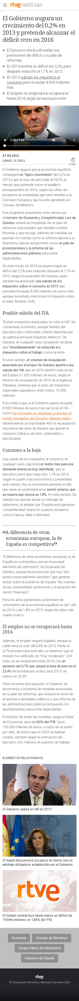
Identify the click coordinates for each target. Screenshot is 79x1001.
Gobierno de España (39, 958)
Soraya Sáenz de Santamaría (39, 948)
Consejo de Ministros (51, 938)
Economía (19, 938)
